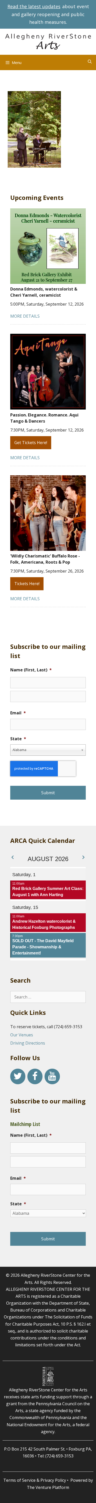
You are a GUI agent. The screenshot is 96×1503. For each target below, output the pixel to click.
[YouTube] (52, 1076)
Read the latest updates (33, 6)
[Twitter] (17, 1076)
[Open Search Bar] (89, 61)
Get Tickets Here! (30, 442)
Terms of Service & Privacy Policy (34, 1480)
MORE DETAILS (25, 316)
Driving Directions (27, 1043)
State (18, 739)
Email (18, 713)
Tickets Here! (26, 583)
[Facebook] (34, 1076)
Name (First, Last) (31, 670)
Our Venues (21, 1035)
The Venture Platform (48, 1487)
